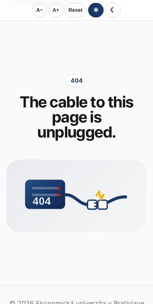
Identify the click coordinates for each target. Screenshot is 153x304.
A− (39, 10)
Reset (75, 10)
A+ (56, 10)
